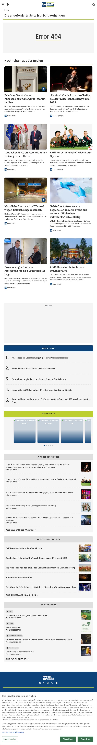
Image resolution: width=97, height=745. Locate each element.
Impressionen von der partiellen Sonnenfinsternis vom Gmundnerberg (40, 567)
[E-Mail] (57, 683)
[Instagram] (48, 683)
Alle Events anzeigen (17, 659)
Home (6, 10)
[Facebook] (40, 683)
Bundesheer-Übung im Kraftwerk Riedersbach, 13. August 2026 (36, 558)
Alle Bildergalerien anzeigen (21, 595)
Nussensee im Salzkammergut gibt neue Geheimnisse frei (40, 357)
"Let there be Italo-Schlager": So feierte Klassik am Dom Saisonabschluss (41, 587)
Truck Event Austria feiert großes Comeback (33, 368)
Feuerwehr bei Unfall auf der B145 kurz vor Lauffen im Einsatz (42, 390)
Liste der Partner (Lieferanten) (13, 732)
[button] (3, 4)
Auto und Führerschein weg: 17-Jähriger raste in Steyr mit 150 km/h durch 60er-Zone (51, 400)
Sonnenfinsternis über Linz (19, 577)
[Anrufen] (52, 683)
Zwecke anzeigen (10, 739)
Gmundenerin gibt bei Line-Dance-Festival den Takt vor (39, 379)
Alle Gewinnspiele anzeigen (20, 530)
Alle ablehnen (68, 739)
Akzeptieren (85, 739)
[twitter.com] (44, 683)
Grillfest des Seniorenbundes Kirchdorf (25, 548)
